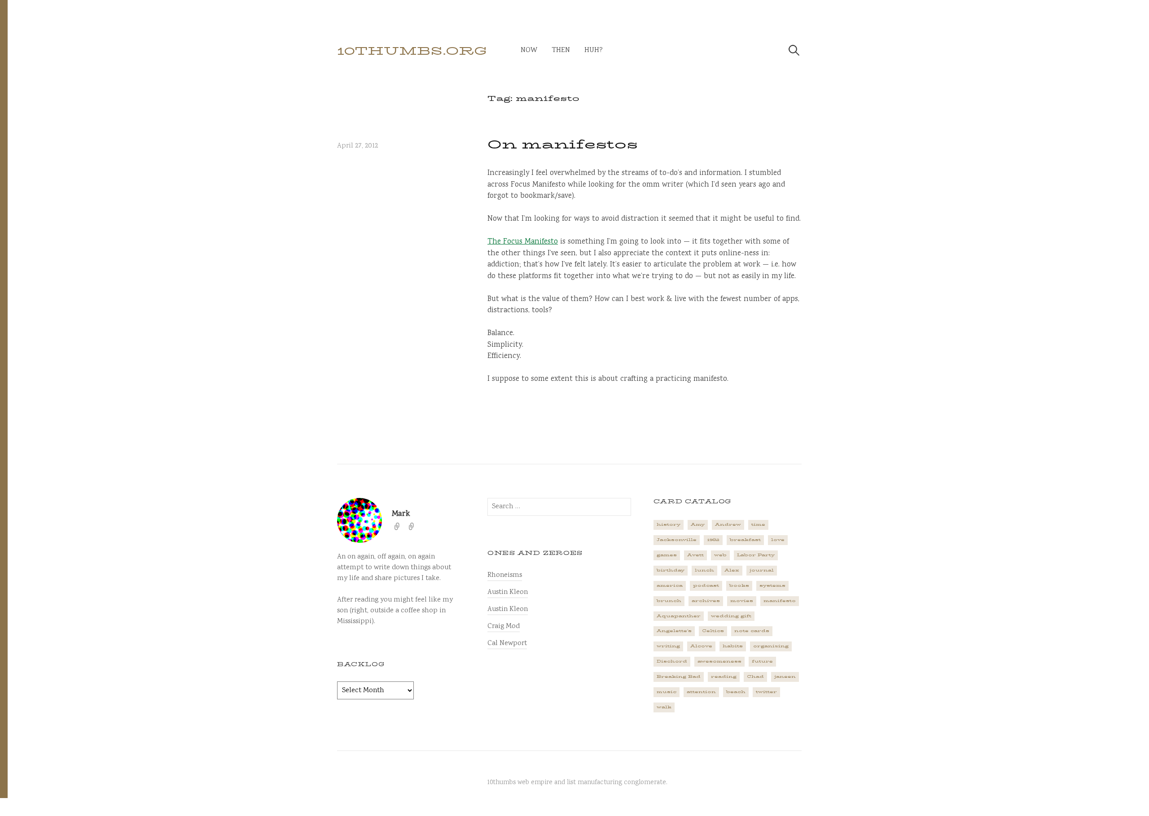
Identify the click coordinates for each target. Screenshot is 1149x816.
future (762, 661)
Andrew (728, 524)
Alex (731, 570)
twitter (766, 691)
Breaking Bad (679, 676)
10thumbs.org (412, 51)
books (739, 585)
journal (762, 570)
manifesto (779, 600)
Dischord (672, 661)
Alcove (701, 646)
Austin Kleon (507, 592)
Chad (755, 676)
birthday (670, 570)
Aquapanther (679, 616)
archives (706, 600)
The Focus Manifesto (522, 242)
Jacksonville (677, 539)
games (667, 555)
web (720, 555)
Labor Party (756, 555)
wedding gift (731, 616)
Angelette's (674, 630)
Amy (698, 524)
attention (701, 691)
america (670, 585)
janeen (785, 676)
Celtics (713, 630)
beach (736, 691)
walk (664, 707)
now (529, 50)
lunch (704, 570)
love (778, 539)
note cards (751, 630)
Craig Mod (503, 626)
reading (724, 676)
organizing (771, 646)
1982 (713, 539)
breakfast (745, 539)
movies (741, 600)
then (561, 50)
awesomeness (719, 661)
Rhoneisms (504, 575)
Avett (695, 555)
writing (668, 646)
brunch (669, 600)
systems (772, 585)
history (668, 524)
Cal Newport (507, 643)
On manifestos (562, 144)
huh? (593, 50)
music (666, 691)
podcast (706, 585)
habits (733, 646)
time (758, 524)
